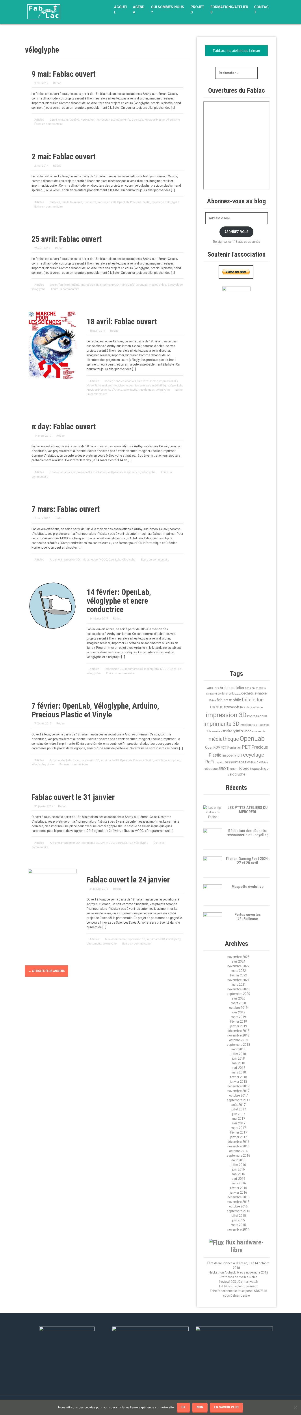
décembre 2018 (238, 1031)
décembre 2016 (238, 1141)
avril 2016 (238, 1178)
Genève (74, 119)
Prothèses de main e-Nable (238, 1277)
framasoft (90, 202)
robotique (211, 769)
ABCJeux (213, 688)
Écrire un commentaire (48, 124)
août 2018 (238, 1049)
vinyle (50, 764)
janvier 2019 (238, 1026)
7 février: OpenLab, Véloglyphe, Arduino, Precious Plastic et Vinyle (95, 710)
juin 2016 (238, 1169)
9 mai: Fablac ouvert (63, 74)
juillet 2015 (238, 1215)
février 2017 (238, 1132)
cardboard (211, 693)
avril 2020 (238, 998)
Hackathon (88, 119)
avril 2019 (238, 1012)
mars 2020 (238, 1003)
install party (173, 939)
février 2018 (238, 1077)
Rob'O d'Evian (259, 762)
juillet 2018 (238, 1054)
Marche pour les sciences (134, 385)
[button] (267, 626)
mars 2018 (238, 1072)
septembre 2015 (238, 1211)
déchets (66, 760)
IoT (257, 725)
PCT (224, 747)
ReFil (210, 761)
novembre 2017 (238, 1091)
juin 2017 (238, 1114)
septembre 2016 (238, 1155)
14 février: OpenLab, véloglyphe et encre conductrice (119, 601)
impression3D (257, 716)
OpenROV (212, 747)
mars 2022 (238, 970)
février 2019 (238, 1021)
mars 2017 (238, 1128)
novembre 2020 (238, 989)
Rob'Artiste (115, 389)
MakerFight (94, 385)
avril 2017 (238, 1123)
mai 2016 (238, 1174)
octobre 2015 (238, 1206)
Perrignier (234, 747)
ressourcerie (234, 762)
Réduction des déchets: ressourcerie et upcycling (247, 832)
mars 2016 (238, 1183)
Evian (76, 760)
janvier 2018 (238, 1081)
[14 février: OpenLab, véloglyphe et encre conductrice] (52, 605)
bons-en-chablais (125, 381)
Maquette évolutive (248, 886)
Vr (268, 769)
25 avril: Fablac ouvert (67, 239)
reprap (220, 762)
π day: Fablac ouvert (64, 426)
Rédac (57, 83)
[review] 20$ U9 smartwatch (238, 1281)
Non (200, 1407)
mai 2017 (238, 1118)
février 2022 (238, 975)
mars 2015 (238, 1225)
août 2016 (238, 1160)
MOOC (103, 559)
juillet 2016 (238, 1165)
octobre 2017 (238, 1095)
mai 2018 (238, 1063)
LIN (102, 842)
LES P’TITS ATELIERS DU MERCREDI (248, 809)
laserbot (264, 724)
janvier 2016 (238, 1192)
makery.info (122, 119)
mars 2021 (238, 984)
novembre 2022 (238, 966)
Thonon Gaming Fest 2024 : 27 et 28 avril (247, 860)
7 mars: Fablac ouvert (66, 509)
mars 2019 (238, 1017)
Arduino (55, 559)
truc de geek (146, 389)
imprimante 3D (109, 284)
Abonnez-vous (236, 232)
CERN (53, 119)
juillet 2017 (238, 1109)
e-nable (261, 693)
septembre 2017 (238, 1100)
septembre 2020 (238, 994)
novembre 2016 (238, 1146)
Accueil (120, 9)
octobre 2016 (238, 1151)
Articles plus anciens (46, 971)
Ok (183, 1407)
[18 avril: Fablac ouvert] (52, 345)
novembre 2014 (238, 1229)
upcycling (174, 760)
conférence (224, 693)
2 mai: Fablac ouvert (63, 156)
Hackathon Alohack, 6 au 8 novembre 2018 (238, 1272)
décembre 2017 (238, 1086)
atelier (53, 284)
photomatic (94, 943)
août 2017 (238, 1104)
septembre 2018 (238, 1044)
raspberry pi (231, 755)
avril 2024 (238, 961)
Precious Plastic (155, 119)
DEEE (236, 693)
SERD (222, 768)
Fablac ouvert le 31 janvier (73, 797)
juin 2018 (238, 1058)
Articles (39, 119)
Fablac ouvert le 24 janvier (128, 879)
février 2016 (238, 1188)
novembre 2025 (238, 957)
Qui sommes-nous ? (167, 9)
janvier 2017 (238, 1137)
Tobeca (245, 768)
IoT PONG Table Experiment (238, 1286)
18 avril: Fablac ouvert (122, 321)
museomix (259, 731)
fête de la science (251, 707)
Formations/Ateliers (229, 9)
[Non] (295, 1407)
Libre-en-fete (214, 731)
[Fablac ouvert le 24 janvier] (52, 876)
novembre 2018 (238, 1035)
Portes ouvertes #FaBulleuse (247, 916)
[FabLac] (43, 11)
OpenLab (137, 119)
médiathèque (160, 385)
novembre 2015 (238, 1202)
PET (130, 842)
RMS (248, 762)
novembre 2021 (238, 980)
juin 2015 (238, 1220)
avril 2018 (238, 1068)
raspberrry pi (132, 472)
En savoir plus (226, 1407)
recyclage (158, 202)
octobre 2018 (238, 1040)
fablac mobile (229, 700)
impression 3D (105, 119)
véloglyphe (173, 119)
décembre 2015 (238, 1197)
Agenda (139, 9)
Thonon (232, 768)
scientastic (130, 389)
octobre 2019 (238, 1007)
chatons (63, 119)
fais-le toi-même (71, 202)
